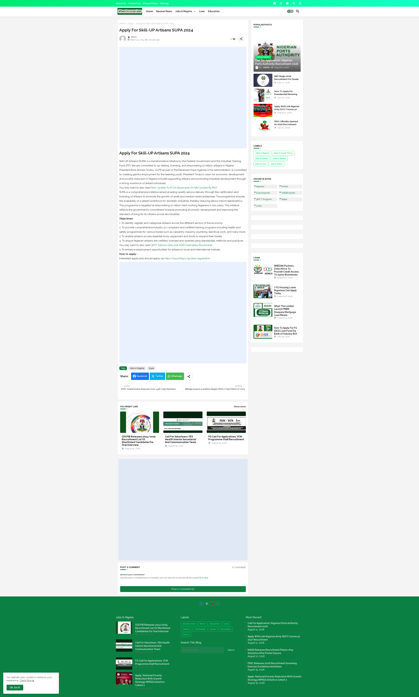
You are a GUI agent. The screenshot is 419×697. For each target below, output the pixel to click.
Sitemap (164, 3)
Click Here (203, 577)
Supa (130, 23)
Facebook (142, 376)
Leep (259, 206)
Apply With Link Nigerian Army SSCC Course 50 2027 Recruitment (287, 109)
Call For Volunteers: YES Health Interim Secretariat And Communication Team (180, 439)
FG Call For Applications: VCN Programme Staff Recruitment (226, 438)
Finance (186, 629)
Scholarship (200, 629)
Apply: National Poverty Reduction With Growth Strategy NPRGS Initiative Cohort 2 (149, 680)
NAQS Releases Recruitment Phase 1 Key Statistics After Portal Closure (270, 651)
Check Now (25, 680)
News (202, 624)
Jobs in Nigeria (137, 368)
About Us (121, 3)
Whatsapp (176, 376)
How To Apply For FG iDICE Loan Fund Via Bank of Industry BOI (285, 331)
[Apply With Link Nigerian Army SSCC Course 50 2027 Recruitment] (263, 110)
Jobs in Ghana (279, 158)
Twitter (159, 376)
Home (149, 11)
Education (213, 11)
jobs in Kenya (261, 158)
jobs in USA (260, 164)
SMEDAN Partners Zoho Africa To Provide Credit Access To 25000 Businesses (286, 270)
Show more (240, 406)
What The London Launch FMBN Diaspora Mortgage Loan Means (285, 310)
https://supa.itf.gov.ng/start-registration (187, 258)
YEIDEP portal (288, 193)
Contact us (134, 3)
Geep (213, 629)
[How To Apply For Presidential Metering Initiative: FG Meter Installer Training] (263, 95)
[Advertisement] (183, 97)
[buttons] (275, 3)
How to (186, 634)
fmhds (284, 186)
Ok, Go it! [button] (15, 687)
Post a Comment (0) (183, 589)
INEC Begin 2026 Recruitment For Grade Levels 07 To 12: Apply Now (286, 80)
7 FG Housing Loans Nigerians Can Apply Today (285, 290)
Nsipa (284, 199)
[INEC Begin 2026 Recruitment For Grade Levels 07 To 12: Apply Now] (263, 80)
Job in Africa (276, 164)
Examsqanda (263, 193)
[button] (290, 11)
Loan (202, 11)
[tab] (150, 11)
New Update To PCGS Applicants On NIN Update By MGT (184, 187)
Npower (260, 186)
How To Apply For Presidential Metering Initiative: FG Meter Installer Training (285, 96)
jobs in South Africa (283, 153)
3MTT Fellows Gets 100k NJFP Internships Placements (181, 245)
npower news (188, 624)
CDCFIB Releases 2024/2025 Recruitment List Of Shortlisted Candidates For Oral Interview (138, 440)
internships (225, 629)
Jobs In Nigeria (183, 11)
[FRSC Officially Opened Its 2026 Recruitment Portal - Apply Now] (263, 125)
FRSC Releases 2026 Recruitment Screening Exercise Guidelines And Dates (272, 665)
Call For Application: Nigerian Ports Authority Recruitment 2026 (273, 625)
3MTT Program (264, 199)
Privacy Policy (150, 3)
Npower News (164, 11)
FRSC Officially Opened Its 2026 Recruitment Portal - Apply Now (286, 124)
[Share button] (189, 376)
